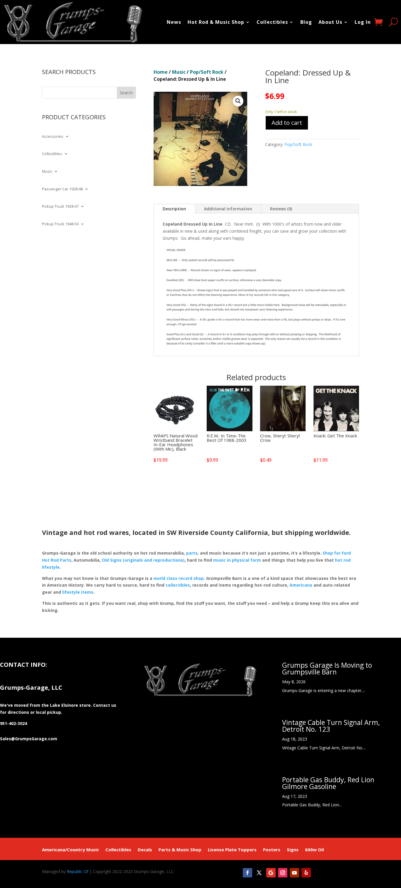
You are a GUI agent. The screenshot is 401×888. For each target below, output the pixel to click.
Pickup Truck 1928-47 (60, 206)
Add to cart (287, 123)
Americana (300, 585)
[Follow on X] (259, 872)
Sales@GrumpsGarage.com (28, 738)
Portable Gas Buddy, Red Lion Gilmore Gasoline (328, 783)
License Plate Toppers (232, 849)
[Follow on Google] (271, 872)
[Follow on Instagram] (282, 872)
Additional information (228, 208)
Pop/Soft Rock (206, 72)
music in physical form (237, 560)
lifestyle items (77, 592)
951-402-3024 (13, 723)
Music (47, 171)
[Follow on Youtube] (294, 872)
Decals (145, 849)
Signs (293, 849)
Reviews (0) (281, 208)
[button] (238, 101)
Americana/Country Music (70, 849)
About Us (330, 22)
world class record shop (179, 578)
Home (161, 72)
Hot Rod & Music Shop (216, 22)
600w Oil (314, 849)
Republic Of (77, 871)
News (174, 22)
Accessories (52, 136)
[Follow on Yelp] (306, 872)
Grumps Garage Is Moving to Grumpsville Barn (327, 668)
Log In (363, 22)
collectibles (178, 585)
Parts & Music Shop (180, 849)
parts (192, 553)
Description (174, 208)
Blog (306, 22)
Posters (271, 849)
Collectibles (272, 22)
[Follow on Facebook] (247, 872)
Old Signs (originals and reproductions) (143, 560)
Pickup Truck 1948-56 (60, 224)
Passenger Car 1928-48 (62, 189)
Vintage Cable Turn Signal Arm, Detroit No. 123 (331, 726)
